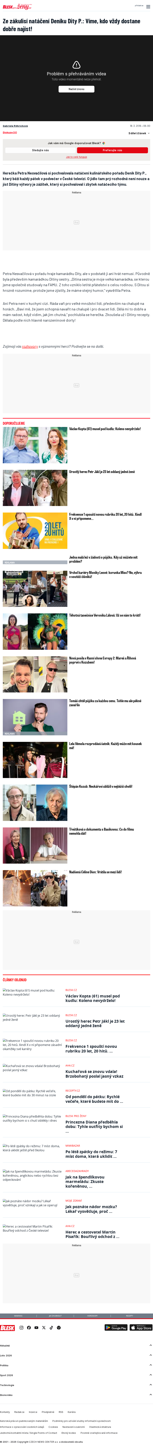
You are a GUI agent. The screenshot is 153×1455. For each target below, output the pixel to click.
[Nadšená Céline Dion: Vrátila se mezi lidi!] (35, 888)
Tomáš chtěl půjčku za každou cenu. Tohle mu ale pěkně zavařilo (105, 702)
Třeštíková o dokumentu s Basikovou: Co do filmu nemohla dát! (101, 831)
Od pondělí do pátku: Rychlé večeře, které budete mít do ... (94, 1099)
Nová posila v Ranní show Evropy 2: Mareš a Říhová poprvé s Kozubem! (102, 660)
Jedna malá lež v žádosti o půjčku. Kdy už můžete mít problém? (103, 559)
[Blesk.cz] (7, 1328)
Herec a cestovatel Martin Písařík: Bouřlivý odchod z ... (92, 1234)
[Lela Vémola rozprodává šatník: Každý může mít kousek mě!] (35, 760)
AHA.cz (69, 1065)
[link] (21, 1328)
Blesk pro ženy (75, 1116)
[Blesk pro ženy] (17, 9)
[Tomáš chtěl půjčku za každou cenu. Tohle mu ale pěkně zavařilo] (35, 717)
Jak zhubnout (55, 1316)
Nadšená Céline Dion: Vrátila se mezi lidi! (95, 871)
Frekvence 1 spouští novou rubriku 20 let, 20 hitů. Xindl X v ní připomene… (105, 516)
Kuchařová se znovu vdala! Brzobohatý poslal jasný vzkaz (94, 1074)
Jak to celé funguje (76, 156)
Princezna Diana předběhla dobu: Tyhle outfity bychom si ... (94, 1126)
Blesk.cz (71, 990)
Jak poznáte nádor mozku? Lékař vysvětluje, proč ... (91, 1209)
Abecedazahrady (77, 1171)
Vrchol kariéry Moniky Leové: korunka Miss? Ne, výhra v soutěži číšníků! (105, 574)
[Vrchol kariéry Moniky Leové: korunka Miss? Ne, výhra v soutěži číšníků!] (35, 589)
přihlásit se (139, 5)
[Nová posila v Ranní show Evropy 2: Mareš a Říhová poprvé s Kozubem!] (35, 674)
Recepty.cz (72, 1090)
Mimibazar (72, 1145)
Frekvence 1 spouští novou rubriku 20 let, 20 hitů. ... (91, 1049)
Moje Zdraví (73, 1200)
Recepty (129, 1316)
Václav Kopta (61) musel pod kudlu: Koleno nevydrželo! (105, 428)
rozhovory (30, 346)
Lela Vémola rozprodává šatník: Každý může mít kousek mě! (105, 745)
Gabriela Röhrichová (15, 125)
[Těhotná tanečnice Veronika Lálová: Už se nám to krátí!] (35, 631)
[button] (147, 6)
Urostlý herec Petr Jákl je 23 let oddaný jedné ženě (102, 471)
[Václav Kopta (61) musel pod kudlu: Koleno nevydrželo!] (35, 445)
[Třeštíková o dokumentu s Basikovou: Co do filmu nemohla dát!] (35, 845)
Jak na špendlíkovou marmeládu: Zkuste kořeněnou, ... (84, 1181)
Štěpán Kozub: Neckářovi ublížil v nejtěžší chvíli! (100, 786)
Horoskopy (92, 1316)
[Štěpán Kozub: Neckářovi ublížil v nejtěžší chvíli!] (35, 803)
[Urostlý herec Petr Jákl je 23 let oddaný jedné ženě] (35, 488)
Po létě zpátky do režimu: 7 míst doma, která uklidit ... (91, 1154)
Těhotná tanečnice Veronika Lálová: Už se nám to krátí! (104, 615)
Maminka (18, 1316)
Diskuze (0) (10, 132)
